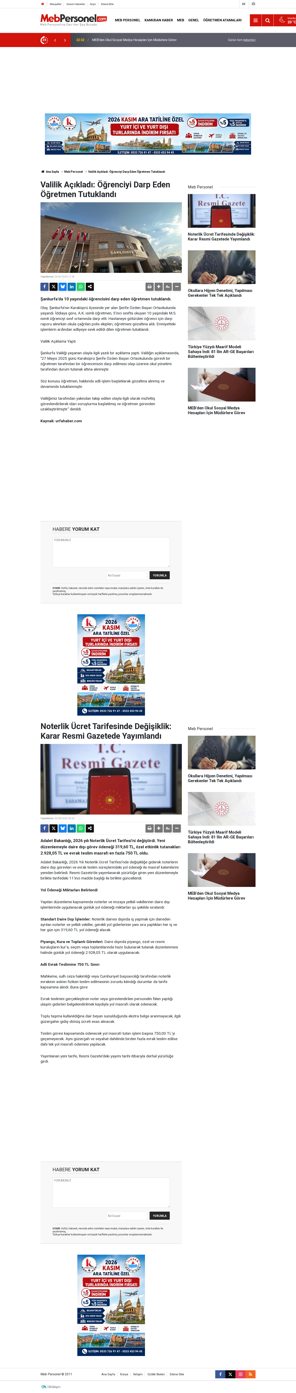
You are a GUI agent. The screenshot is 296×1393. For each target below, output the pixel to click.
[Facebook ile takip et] (220, 1374)
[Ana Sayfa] (42, 4)
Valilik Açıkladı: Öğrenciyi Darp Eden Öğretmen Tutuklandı (126, 171)
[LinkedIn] (72, 287)
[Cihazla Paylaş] (90, 287)
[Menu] (255, 20)
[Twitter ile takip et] (230, 1374)
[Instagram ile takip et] (240, 1374)
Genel (193, 20)
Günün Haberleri (75, 4)
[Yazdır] (150, 287)
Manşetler (55, 4)
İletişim (138, 1374)
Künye (124, 1374)
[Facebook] (44, 287)
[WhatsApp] (81, 287)
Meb (180, 20)
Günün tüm (242, 40)
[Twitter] (54, 287)
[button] (159, 287)
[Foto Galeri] (253, 4)
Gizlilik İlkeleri (156, 1374)
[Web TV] (243, 4)
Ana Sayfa (52, 171)
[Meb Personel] (73, 20)
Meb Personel (128, 20)
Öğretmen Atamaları (222, 20)
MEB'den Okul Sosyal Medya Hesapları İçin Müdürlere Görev (134, 40)
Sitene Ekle (107, 4)
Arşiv (93, 4)
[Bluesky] (63, 287)
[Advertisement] (148, 77)
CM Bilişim (53, 1387)
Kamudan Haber (159, 20)
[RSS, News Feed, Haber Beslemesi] (250, 1374)
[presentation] (55, 40)
